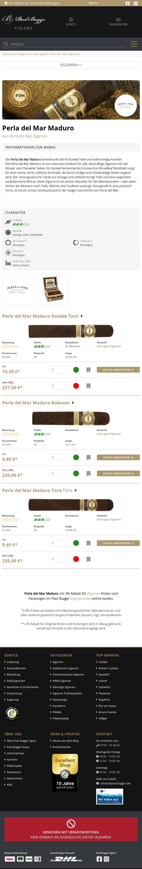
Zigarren (93, 593)
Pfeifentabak (61, 718)
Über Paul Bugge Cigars (21, 740)
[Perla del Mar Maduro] (18, 289)
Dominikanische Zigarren (68, 674)
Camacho (104, 687)
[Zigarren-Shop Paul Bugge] (23, 22)
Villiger (103, 718)
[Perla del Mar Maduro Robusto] (71, 418)
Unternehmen (15, 753)
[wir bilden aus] (110, 795)
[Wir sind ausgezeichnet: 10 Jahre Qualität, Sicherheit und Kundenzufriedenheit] (65, 774)
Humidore (59, 706)
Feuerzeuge (60, 699)
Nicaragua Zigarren (109, 346)
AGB (9, 784)
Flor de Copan (107, 706)
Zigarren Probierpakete (67, 693)
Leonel (103, 681)
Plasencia (104, 693)
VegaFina (104, 699)
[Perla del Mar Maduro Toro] (71, 505)
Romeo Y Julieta (108, 668)
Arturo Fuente (107, 712)
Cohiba (103, 662)
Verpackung (14, 693)
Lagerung (13, 699)
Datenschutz (15, 778)
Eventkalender (62, 747)
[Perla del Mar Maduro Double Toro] (71, 331)
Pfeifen (57, 712)
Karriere (12, 759)
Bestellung (13, 674)
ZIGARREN (69, 64)
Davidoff (104, 674)
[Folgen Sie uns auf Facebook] (128, 3)
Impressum (14, 772)
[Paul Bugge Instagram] (136, 3)
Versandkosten (16, 668)
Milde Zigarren (62, 681)
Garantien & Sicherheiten (23, 687)
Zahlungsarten (16, 681)
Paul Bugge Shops (18, 747)
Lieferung (13, 662)
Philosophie (14, 766)
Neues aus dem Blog (65, 740)
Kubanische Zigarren (66, 668)
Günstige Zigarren (64, 687)
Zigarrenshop (80, 598)
